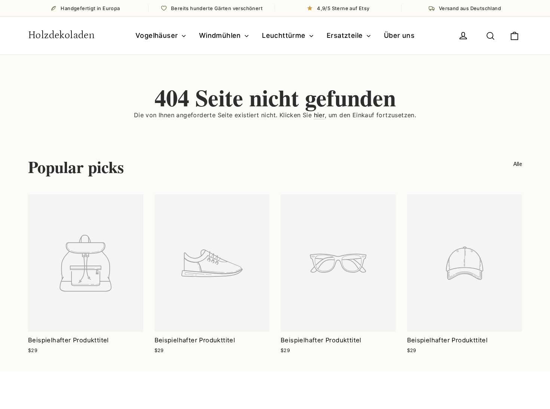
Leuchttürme (285, 35)
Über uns (399, 35)
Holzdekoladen (61, 35)
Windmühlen (221, 35)
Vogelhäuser (157, 35)
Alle (517, 164)
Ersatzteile (346, 35)
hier (319, 115)
